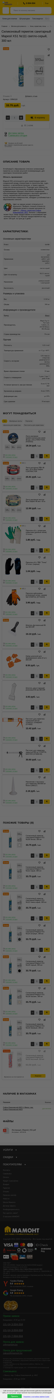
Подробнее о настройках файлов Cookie (36, 1397)
